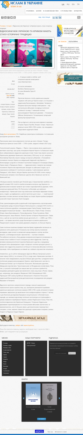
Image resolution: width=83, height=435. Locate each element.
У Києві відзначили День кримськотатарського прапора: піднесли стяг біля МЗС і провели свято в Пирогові (70, 65)
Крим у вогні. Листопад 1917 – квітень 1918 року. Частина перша (70, 58)
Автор (13, 121)
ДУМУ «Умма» (31, 343)
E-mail (13, 84)
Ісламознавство (51, 11)
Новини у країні (7, 345)
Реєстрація (46, 17)
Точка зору (6, 352)
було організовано (10, 134)
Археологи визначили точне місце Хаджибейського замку (69, 48)
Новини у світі (7, 347)
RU (68, 4)
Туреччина (5, 111)
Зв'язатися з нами (61, 432)
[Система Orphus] (39, 432)
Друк (13, 81)
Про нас (50, 432)
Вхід (40, 17)
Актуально (6, 373)
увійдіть (17, 325)
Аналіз (5, 357)
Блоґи (38, 11)
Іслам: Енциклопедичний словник (49, 409)
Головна (30, 11)
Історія (9, 26)
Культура (78, 11)
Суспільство (66, 11)
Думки (5, 354)
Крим (12, 109)
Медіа (4, 361)
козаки (9, 109)
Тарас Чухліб (10, 114)
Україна (12, 116)
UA (63, 4)
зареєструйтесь (29, 325)
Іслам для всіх (30, 345)
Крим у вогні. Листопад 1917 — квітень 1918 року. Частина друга (70, 53)
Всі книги (41, 419)
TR (78, 4)
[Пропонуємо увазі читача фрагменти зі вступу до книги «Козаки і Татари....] (27, 66)
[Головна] (22, 4)
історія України (5, 104)
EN (73, 4)
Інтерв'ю (5, 359)
